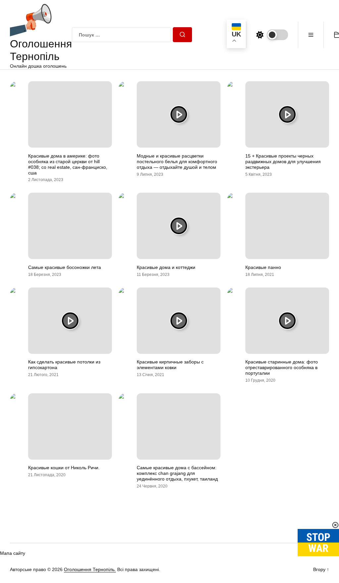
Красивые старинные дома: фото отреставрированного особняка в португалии (281, 367)
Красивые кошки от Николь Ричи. (64, 467)
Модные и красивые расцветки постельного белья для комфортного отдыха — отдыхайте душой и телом (177, 161)
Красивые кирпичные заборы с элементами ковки (170, 364)
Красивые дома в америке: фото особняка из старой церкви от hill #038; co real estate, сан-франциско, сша (67, 164)
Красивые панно (263, 267)
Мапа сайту (12, 553)
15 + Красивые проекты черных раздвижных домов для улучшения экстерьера (283, 161)
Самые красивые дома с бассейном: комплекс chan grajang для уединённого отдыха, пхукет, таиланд (177, 473)
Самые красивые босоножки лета (64, 267)
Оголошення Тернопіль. (90, 569)
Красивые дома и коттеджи (166, 267)
